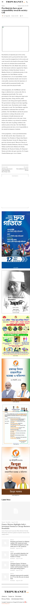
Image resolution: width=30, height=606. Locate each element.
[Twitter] (12, 161)
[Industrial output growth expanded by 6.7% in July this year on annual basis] (5, 577)
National (3, 522)
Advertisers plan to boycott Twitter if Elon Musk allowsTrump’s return (7, 170)
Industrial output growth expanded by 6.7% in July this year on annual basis (19, 577)
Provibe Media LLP (6, 603)
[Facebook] (8, 161)
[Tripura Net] (3, 16)
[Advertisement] (15, 192)
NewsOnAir (8, 522)
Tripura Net (7, 15)
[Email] (20, 161)
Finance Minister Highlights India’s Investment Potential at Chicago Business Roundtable (16, 526)
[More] (26, 21)
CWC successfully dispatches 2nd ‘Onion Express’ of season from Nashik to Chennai (19, 555)
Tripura (3, 5)
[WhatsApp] (16, 161)
